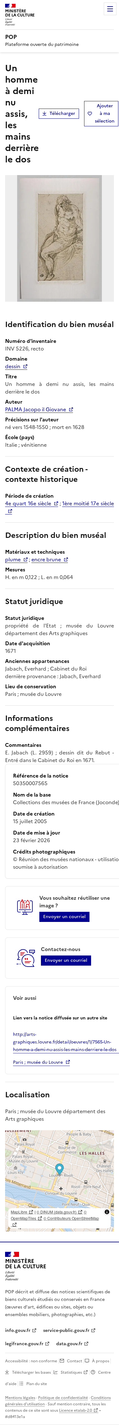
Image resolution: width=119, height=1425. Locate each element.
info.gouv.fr (17, 1330)
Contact (74, 1361)
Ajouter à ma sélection (105, 113)
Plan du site (36, 1384)
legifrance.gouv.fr (24, 1343)
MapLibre (19, 1211)
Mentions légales (20, 1398)
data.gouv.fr (69, 1343)
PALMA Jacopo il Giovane (35, 409)
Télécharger (62, 113)
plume (13, 559)
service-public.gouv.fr (66, 1330)
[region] (59, 1181)
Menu (110, 9)
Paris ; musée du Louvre (38, 1062)
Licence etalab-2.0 (75, 1410)
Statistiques (71, 1372)
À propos (100, 1361)
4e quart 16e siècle (28, 503)
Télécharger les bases (31, 1372)
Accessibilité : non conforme (31, 1361)
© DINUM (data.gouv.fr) (56, 1211)
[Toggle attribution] (107, 1212)
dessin (12, 366)
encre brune (46, 559)
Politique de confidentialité (63, 1398)
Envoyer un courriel (64, 916)
